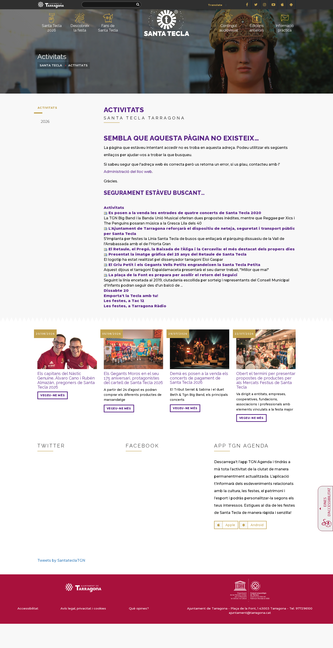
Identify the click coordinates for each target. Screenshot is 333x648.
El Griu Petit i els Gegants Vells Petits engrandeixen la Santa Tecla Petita (184, 265)
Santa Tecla (51, 65)
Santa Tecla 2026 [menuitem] (52, 28)
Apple (230, 525)
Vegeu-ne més (52, 395)
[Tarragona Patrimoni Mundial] (249, 590)
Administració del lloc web (128, 171)
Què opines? (139, 608)
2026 (45, 121)
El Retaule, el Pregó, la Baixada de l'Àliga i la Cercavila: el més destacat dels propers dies (202, 249)
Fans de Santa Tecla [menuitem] (108, 28)
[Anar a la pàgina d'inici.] (166, 15)
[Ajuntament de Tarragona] (50, 4)
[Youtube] (273, 4)
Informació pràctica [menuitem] (285, 28)
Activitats (78, 65)
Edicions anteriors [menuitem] (256, 28)
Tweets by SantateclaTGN (61, 560)
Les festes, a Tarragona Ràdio (135, 306)
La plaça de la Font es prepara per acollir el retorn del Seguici (173, 275)
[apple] (282, 4)
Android (257, 525)
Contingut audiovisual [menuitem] (228, 28)
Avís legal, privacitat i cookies (83, 608)
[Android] (291, 4)
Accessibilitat (27, 608)
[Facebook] (247, 4)
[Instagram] (264, 4)
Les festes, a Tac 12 (124, 301)
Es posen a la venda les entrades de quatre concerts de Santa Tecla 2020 (185, 213)
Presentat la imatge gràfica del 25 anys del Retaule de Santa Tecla (177, 254)
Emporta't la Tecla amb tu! (131, 296)
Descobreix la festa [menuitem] (79, 28)
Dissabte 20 (116, 290)
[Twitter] (255, 4)
